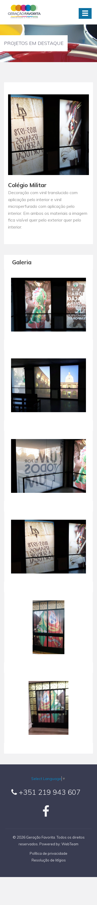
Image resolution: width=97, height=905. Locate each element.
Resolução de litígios (49, 860)
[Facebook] (45, 814)
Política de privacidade (48, 853)
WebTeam (69, 844)
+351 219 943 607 (49, 792)
